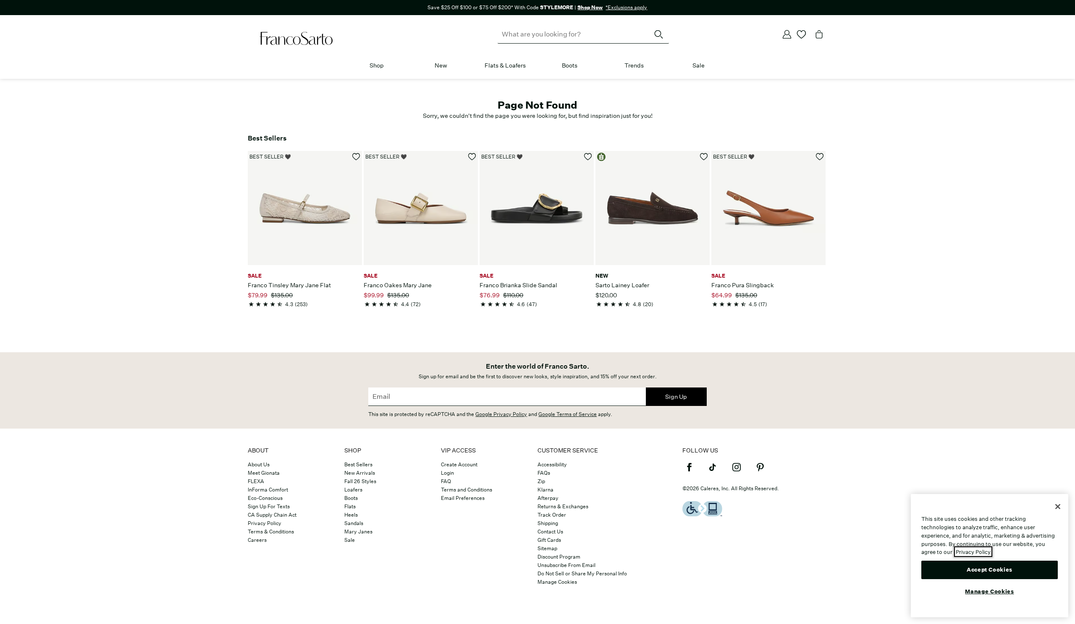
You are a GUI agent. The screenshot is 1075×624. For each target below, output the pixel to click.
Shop (377, 65)
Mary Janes (358, 531)
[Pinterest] (760, 471)
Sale (698, 65)
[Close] (1058, 506)
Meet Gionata (264, 472)
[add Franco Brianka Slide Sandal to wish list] (588, 156)
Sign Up (676, 396)
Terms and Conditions (466, 489)
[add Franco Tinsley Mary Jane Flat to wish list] (356, 156)
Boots (569, 65)
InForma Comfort (268, 489)
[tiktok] (712, 471)
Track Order (552, 514)
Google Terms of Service (567, 414)
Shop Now (590, 7)
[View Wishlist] (801, 34)
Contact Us (550, 531)
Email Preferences (463, 498)
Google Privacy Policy (501, 414)
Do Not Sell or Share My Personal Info (582, 573)
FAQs (544, 472)
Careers (257, 539)
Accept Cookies (989, 569)
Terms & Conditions (271, 531)
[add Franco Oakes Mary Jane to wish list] (472, 156)
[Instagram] (736, 471)
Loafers (353, 489)
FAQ (446, 481)
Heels (351, 514)
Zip (541, 481)
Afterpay (548, 498)
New (441, 65)
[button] (388, 66)
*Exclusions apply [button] (626, 7)
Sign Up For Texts (269, 506)
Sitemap (547, 548)
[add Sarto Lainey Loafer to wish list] (704, 156)
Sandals (353, 523)
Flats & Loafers (505, 65)
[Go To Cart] (819, 34)
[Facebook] (689, 471)
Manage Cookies (557, 581)
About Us (259, 464)
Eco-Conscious (265, 498)
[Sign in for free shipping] (787, 34)
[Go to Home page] (296, 38)
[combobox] (583, 34)
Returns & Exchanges (563, 506)
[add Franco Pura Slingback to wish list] (820, 156)
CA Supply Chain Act (272, 514)
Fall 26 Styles (360, 481)
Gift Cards (549, 539)
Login (447, 472)
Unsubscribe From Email (566, 565)
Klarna (545, 489)
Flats (350, 506)
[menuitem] (376, 67)
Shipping (548, 523)
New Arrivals (359, 472)
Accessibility (552, 464)
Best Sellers (358, 464)
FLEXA (256, 481)
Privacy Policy (264, 523)
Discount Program (559, 556)
